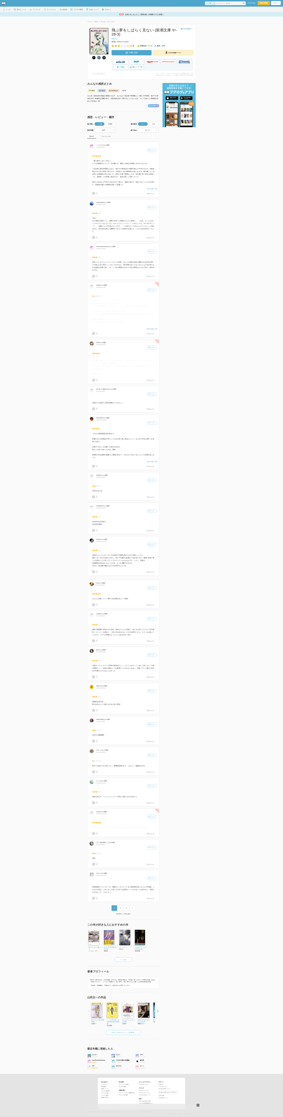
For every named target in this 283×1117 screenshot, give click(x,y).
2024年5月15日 (101, 287)
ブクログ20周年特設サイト (146, 1103)
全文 (153, 124)
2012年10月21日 (101, 875)
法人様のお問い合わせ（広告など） (168, 1092)
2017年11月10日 (101, 541)
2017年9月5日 (100, 585)
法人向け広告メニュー (165, 1088)
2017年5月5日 (100, 616)
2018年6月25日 (101, 477)
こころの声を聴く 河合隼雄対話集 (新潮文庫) (113, 1022)
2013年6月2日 (100, 844)
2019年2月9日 (100, 391)
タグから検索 (122, 1086)
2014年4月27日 (101, 814)
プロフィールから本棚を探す (127, 1092)
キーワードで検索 (124, 1084)
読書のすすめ (104, 1097)
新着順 (110, 124)
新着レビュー (104, 1088)
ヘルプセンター (163, 1086)
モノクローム (123, 947)
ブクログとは (251, 3)
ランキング (104, 1084)
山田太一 (115, 38)
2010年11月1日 (101, 204)
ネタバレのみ (106, 136)
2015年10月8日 (101, 752)
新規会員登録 (264, 3)
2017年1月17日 (101, 652)
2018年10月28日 (101, 420)
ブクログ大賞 (104, 1093)
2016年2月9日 (100, 721)
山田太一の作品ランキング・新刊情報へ (123, 1032)
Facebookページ (163, 1097)
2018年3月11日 (101, 508)
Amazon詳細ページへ (174, 52)
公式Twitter (162, 1095)
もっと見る (152, 106)
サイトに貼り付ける (99, 73)
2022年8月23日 (101, 344)
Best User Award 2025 (145, 1101)
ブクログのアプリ (143, 1090)
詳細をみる (150, 193)
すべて (91, 136)
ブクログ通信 (104, 1095)
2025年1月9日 (100, 147)
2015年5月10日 (101, 783)
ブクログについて (143, 1084)
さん (101, 145)
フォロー (152, 150)
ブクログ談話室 (105, 1091)
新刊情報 (103, 1086)
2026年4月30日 (101, 248)
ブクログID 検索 (123, 1095)
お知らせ (161, 1084)
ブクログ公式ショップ (145, 1095)
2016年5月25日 (101, 688)
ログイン (276, 3)
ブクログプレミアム (144, 1092)
